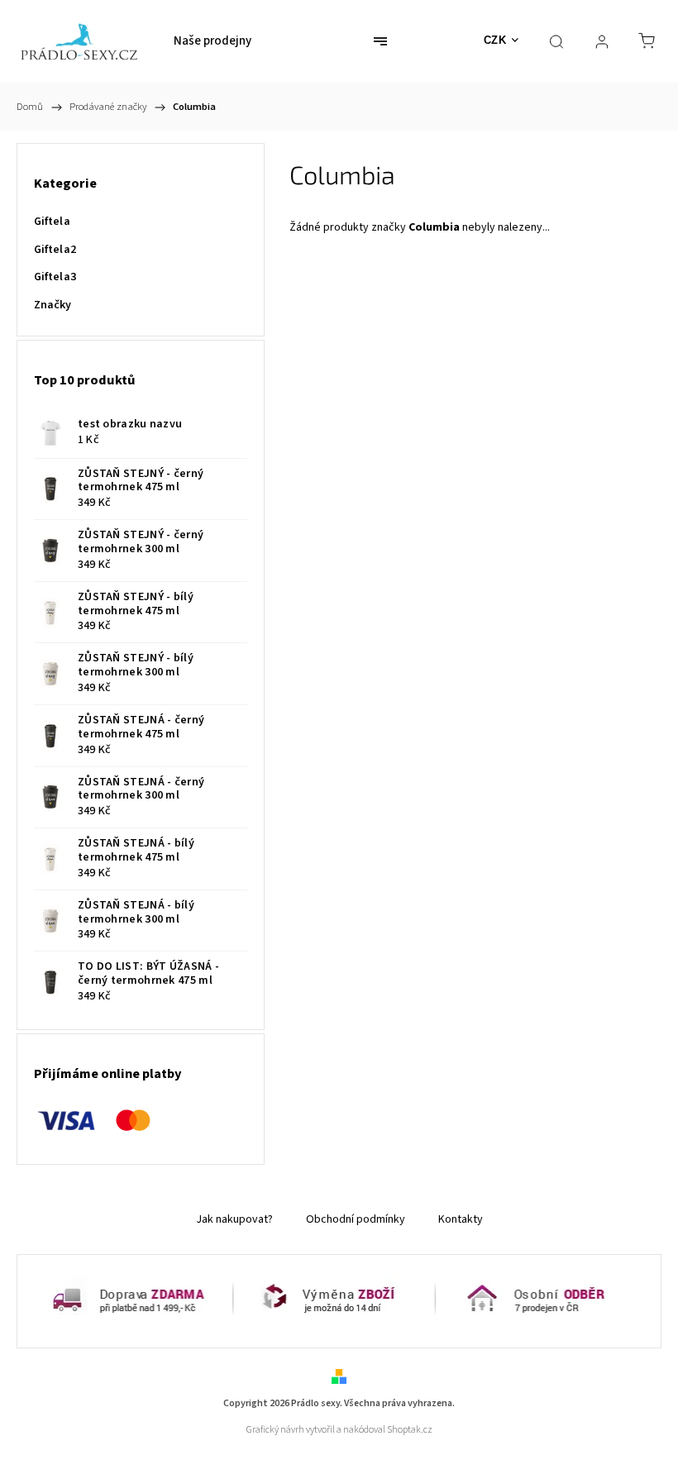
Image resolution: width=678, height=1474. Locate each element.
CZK (495, 40)
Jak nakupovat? (234, 1219)
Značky (53, 305)
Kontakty (460, 1219)
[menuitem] (212, 41)
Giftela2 (55, 249)
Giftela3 (55, 277)
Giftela (52, 221)
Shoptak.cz (409, 1430)
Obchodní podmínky (355, 1219)
